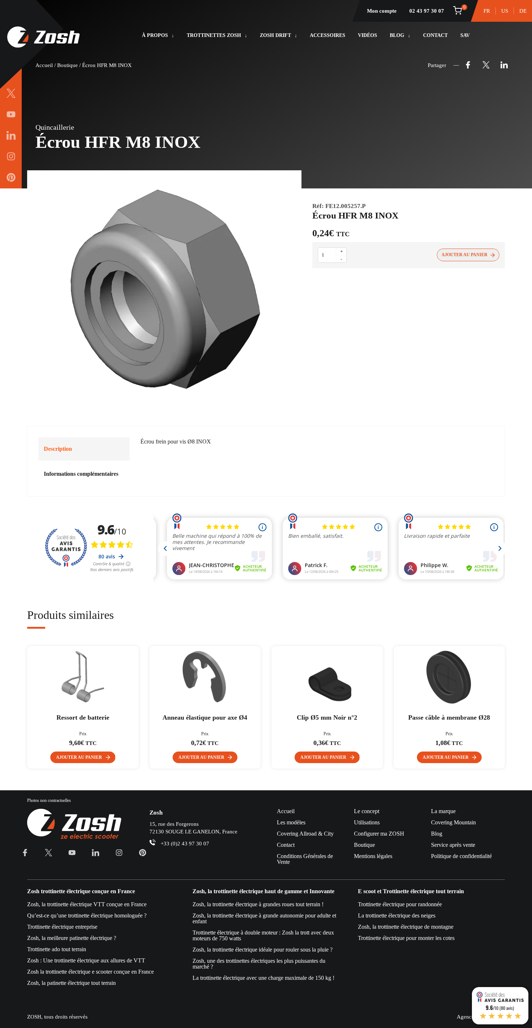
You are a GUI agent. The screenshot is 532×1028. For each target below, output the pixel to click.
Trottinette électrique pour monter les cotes (406, 938)
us (504, 11)
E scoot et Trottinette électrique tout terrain (411, 891)
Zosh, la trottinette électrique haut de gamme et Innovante (263, 891)
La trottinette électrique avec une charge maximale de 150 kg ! (263, 978)
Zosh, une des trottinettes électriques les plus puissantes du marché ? (259, 964)
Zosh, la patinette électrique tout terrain (71, 983)
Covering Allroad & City (305, 834)
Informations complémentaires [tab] (81, 474)
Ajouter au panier (464, 254)
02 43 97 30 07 (426, 11)
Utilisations (367, 822)
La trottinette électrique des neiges (396, 915)
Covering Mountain (453, 822)
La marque (443, 811)
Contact (435, 35)
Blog (397, 35)
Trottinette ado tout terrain (56, 949)
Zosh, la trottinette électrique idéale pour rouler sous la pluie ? (263, 949)
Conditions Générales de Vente (305, 859)
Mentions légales (373, 856)
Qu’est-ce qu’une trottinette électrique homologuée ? (87, 915)
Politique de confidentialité (461, 856)
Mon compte (382, 11)
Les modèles (291, 822)
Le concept (366, 811)
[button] (82, 757)
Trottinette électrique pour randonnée (400, 904)
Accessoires (327, 35)
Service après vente (453, 845)
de (523, 11)
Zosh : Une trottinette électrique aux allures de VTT (86, 960)
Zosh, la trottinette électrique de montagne (405, 927)
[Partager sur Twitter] (486, 65)
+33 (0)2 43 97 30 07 (185, 843)
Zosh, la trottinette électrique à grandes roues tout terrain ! (258, 904)
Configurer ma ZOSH (379, 834)
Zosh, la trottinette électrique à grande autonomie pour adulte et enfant (264, 918)
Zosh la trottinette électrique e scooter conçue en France (90, 972)
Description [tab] (58, 449)
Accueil (44, 65)
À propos (155, 35)
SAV (465, 35)
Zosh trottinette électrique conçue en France (81, 891)
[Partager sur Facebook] (468, 65)
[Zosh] (43, 37)
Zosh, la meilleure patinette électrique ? (71, 938)
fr (487, 11)
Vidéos (367, 35)
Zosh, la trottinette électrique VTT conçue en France (87, 904)
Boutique (67, 65)
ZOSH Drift (275, 35)
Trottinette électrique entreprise (62, 927)
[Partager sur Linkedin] (504, 65)
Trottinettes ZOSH (214, 35)
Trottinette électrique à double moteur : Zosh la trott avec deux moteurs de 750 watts (263, 935)
